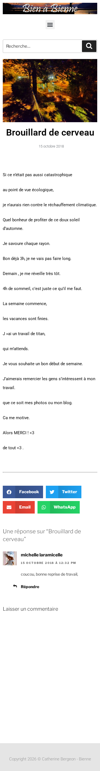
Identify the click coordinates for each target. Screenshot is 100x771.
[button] (50, 24)
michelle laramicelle (41, 555)
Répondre (30, 586)
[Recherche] (89, 46)
